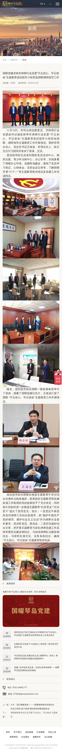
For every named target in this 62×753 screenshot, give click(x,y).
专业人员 (52, 732)
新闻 (24, 60)
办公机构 (48, 737)
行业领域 (40, 732)
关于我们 (17, 732)
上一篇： (28, 707)
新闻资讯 (14, 737)
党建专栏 (14, 60)
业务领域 (29, 732)
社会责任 (25, 737)
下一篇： (30, 715)
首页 (5, 60)
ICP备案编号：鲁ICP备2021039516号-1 (35, 748)
